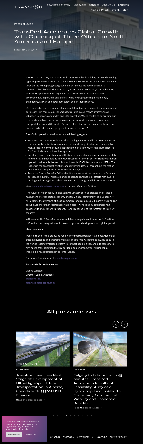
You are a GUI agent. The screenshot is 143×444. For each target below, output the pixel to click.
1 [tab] (53, 415)
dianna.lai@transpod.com (40, 282)
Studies (94, 5)
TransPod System (58, 5)
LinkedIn (55, 437)
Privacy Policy (118, 437)
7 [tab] (78, 415)
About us (108, 5)
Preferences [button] (14, 434)
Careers (123, 5)
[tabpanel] (43, 366)
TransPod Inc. (33, 278)
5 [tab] (70, 415)
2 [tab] (57, 415)
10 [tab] (91, 415)
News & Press (100, 10)
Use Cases (79, 5)
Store (116, 10)
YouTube (102, 437)
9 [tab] (87, 415)
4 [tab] (66, 415)
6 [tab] (74, 415)
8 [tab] (83, 415)
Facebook (68, 437)
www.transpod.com (65, 258)
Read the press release (29, 399)
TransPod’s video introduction (48, 186)
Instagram (83, 437)
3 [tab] (62, 415)
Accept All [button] (31, 434)
